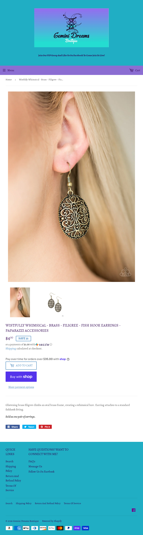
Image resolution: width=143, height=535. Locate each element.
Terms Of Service (72, 503)
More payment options (21, 387)
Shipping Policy (23, 503)
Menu (10, 70)
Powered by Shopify (52, 521)
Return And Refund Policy (48, 503)
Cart (137, 70)
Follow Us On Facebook (41, 471)
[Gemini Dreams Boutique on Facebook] (134, 510)
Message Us (35, 466)
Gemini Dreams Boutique (26, 521)
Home (9, 79)
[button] (71, 344)
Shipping (11, 348)
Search (9, 461)
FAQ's (31, 461)
